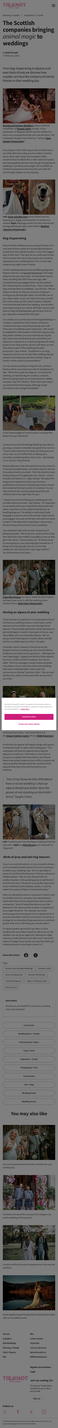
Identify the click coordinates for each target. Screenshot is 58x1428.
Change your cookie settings (29, 724)
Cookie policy (24, 709)
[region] (28, 713)
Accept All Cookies (29, 717)
